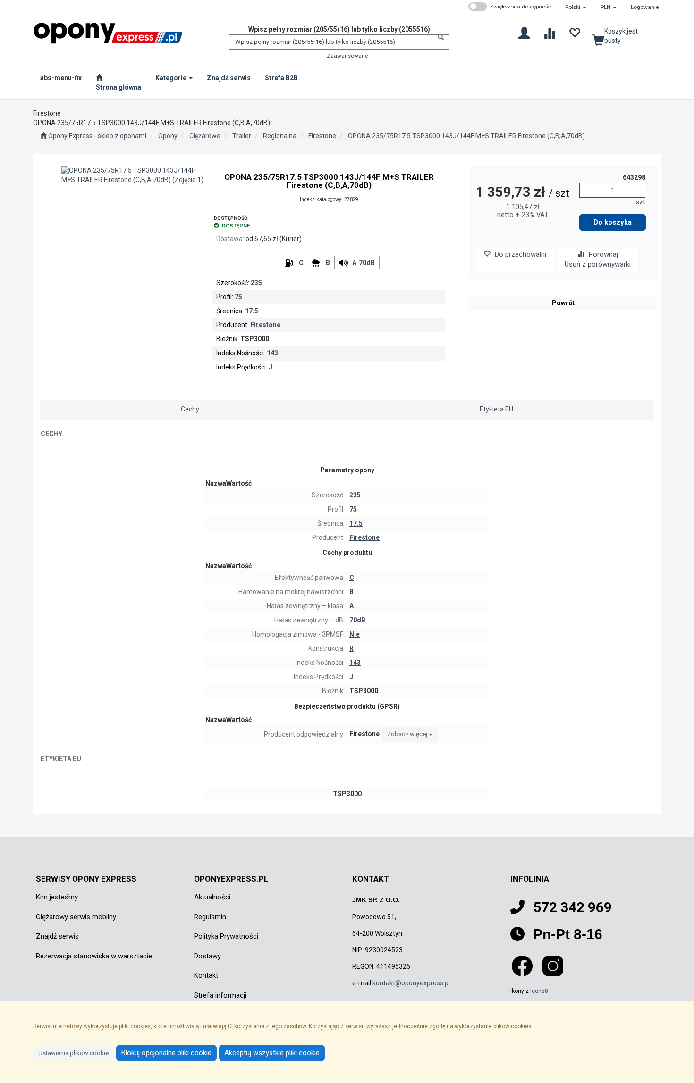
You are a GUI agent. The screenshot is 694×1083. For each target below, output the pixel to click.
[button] (575, 7)
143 (272, 353)
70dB (367, 263)
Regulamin (210, 917)
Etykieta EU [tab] (496, 409)
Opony (168, 136)
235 (256, 282)
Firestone (322, 136)
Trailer (241, 136)
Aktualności (212, 897)
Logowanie (645, 7)
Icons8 (539, 991)
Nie (354, 634)
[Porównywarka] (549, 32)
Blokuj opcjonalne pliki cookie (166, 1053)
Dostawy (207, 956)
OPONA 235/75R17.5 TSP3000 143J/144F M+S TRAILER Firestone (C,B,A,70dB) (466, 136)
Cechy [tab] (190, 409)
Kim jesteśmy (57, 897)
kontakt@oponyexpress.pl (411, 983)
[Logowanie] (524, 32)
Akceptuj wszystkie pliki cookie (272, 1053)
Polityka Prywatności (226, 936)
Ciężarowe (204, 136)
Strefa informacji (220, 995)
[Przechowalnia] (574, 32)
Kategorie (171, 78)
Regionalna (279, 136)
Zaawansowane (347, 55)
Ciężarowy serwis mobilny (76, 917)
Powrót (563, 303)
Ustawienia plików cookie (73, 1053)
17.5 (251, 311)
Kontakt (206, 975)
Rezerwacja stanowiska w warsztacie (94, 956)
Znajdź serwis (57, 936)
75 (238, 297)
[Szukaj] (438, 37)
